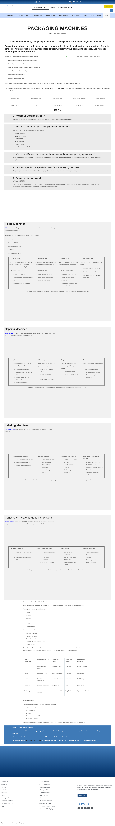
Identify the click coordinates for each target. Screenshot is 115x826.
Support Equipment (96, 15)
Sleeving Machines (63, 15)
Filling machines (9, 228)
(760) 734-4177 (76, 2)
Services (52, 7)
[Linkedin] (92, 808)
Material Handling (50, 15)
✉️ (39, 2)
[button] (111, 10)
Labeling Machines (37, 15)
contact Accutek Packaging (34, 740)
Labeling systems (10, 429)
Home (50, 33)
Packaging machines (15, 46)
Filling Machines (11, 15)
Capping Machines (23, 15)
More (106, 15)
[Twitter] (88, 808)
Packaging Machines (40, 7)
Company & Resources (66, 7)
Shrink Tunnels (75, 15)
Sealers (85, 15)
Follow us (83, 803)
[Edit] (5, 744)
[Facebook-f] (85, 808)
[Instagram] (82, 808)
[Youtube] (78, 808)
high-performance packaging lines (54, 88)
